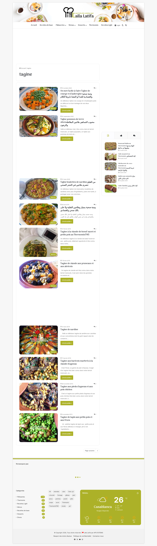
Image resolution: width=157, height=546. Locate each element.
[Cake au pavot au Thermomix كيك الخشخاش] (111, 157)
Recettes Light (106, 25)
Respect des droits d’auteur (63, 536)
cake (63, 491)
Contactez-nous (98, 536)
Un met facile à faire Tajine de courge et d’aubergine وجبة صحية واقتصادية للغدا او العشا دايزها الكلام (76, 94)
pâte (71, 499)
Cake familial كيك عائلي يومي (128, 186)
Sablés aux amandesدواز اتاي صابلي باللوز (126, 177)
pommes (58, 499)
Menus (71, 25)
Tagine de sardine (69, 329)
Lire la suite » (67, 110)
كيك (70, 506)
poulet (65, 499)
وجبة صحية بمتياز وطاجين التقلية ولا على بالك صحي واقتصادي (78, 209)
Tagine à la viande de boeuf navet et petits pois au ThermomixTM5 (78, 233)
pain (74, 495)
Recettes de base (46, 25)
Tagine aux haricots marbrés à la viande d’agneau (76, 362)
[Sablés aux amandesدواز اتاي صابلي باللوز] (111, 179)
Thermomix (93, 25)
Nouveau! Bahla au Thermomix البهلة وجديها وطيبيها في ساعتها (126, 145)
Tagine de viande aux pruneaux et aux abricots (77, 265)
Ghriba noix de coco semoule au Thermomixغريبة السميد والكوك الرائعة (126, 167)
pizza (51, 499)
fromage (59, 495)
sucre (57, 502)
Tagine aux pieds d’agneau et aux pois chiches (76, 388)
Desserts (81, 25)
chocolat (51, 495)
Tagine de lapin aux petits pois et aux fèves (76, 419)
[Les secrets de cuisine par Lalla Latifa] (78, 12)
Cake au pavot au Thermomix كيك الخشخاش (127, 155)
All (50, 491)
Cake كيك (71, 491)
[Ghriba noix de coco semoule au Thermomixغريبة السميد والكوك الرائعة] (111, 166)
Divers (19, 517)
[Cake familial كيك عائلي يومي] (111, 189)
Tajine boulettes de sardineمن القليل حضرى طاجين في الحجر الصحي (77, 183)
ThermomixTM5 (54, 506)
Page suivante (89, 450)
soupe (51, 502)
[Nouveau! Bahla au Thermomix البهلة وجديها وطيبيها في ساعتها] (111, 146)
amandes (56, 491)
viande (64, 506)
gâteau (67, 495)
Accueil (34, 25)
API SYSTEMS (98, 532)
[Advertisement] (78, 46)
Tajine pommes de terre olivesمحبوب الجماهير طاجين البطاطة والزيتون (77, 122)
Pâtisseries (60, 25)
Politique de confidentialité (82, 536)
